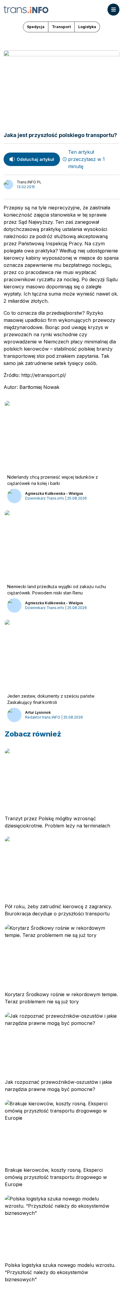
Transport (61, 27)
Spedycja (35, 27)
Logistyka (87, 27)
